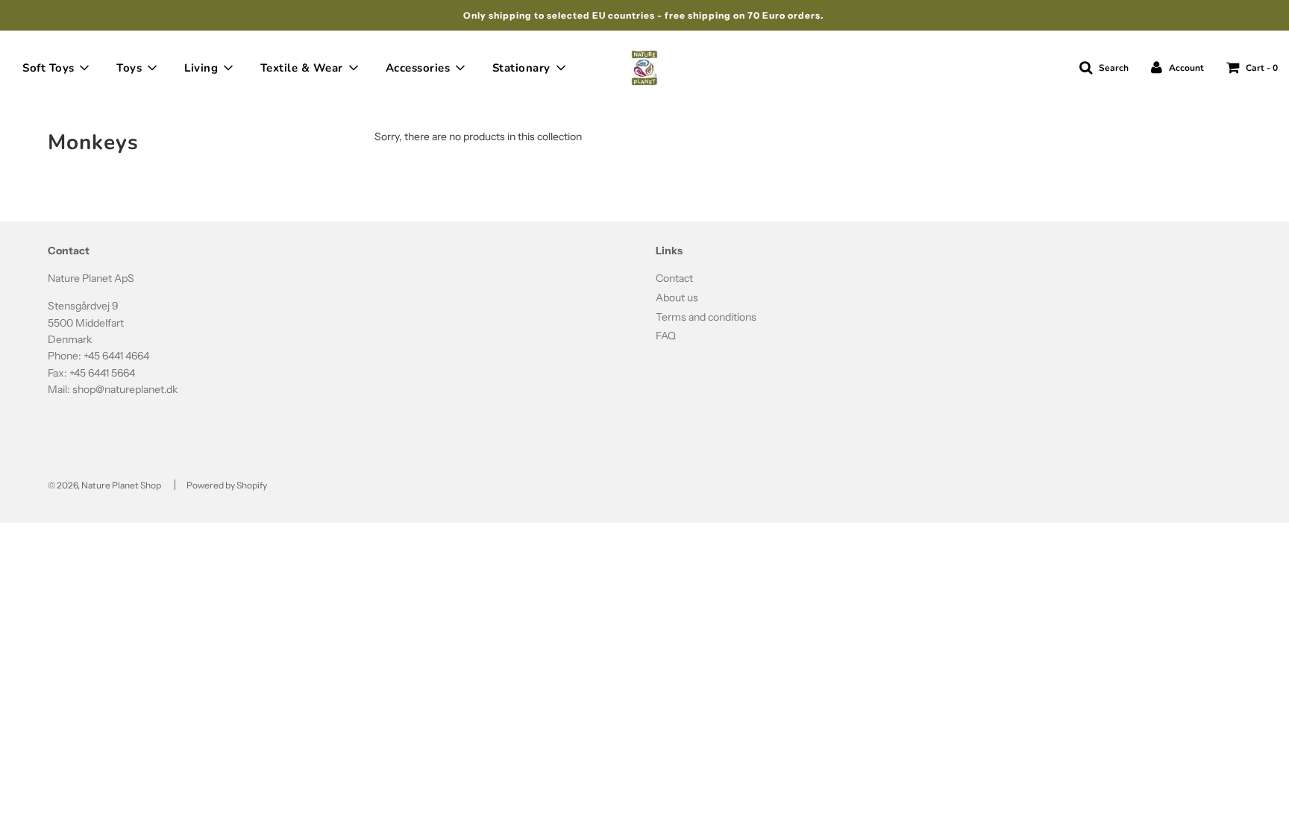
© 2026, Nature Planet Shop (104, 485)
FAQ (666, 335)
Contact (674, 278)
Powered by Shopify (226, 485)
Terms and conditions (706, 317)
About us (677, 297)
